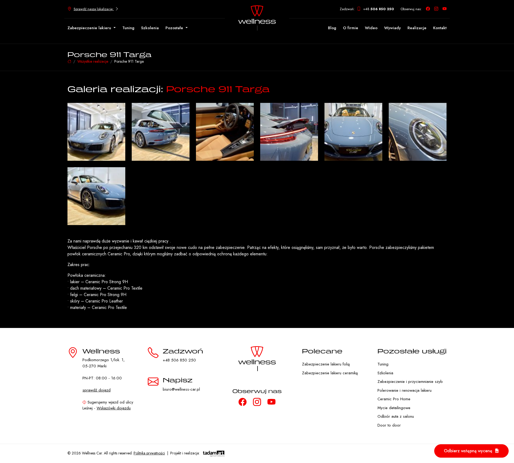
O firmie (350, 28)
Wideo (371, 28)
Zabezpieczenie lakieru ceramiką (330, 373)
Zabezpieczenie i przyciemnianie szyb (410, 381)
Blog (332, 28)
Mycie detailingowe (393, 408)
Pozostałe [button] (174, 28)
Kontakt (440, 28)
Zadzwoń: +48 (367, 9)
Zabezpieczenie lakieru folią (326, 364)
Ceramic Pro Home (393, 399)
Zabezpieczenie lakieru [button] (89, 28)
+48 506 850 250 (179, 360)
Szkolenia (150, 28)
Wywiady (392, 28)
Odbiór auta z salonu (395, 416)
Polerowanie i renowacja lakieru (404, 390)
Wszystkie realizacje (92, 61)
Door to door (389, 425)
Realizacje (416, 28)
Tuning (128, 28)
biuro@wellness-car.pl (181, 389)
